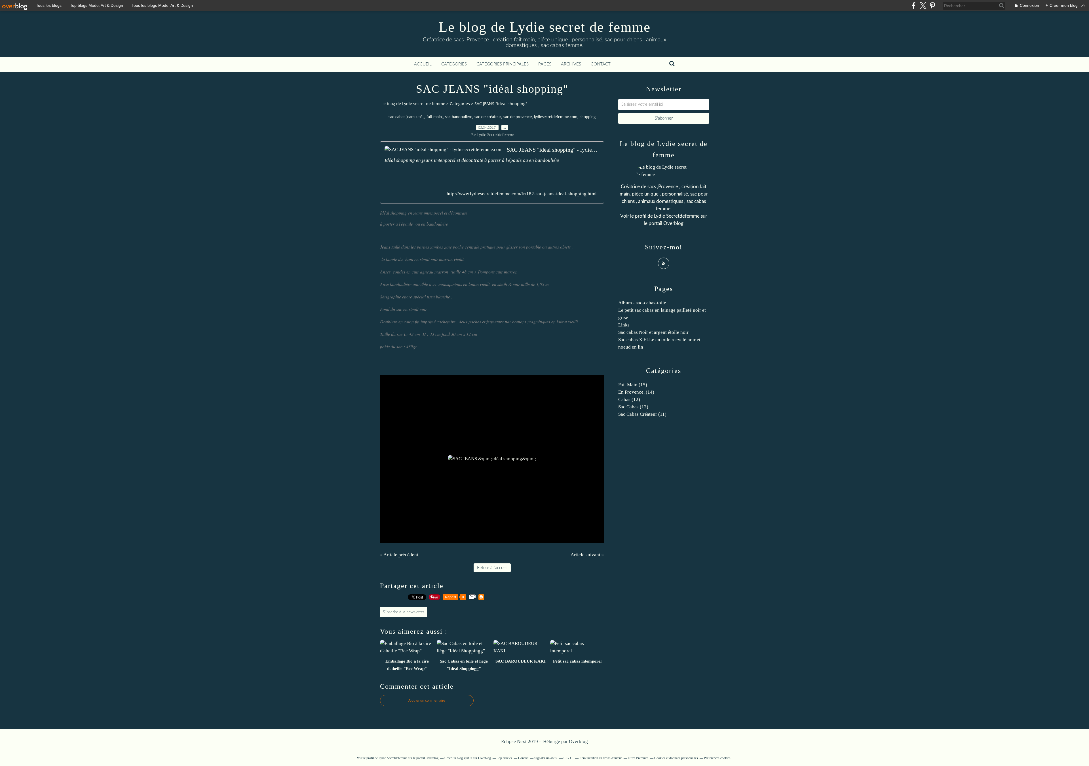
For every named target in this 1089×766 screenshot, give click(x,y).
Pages (544, 64)
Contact (601, 64)
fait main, (435, 117)
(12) (629, 399)
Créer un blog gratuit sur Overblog (467, 758)
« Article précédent (399, 554)
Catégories (454, 64)
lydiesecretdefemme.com (555, 117)
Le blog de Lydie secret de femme (545, 27)
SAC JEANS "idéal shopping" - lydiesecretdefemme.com (553, 150)
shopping (588, 117)
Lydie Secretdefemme (677, 216)
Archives (571, 64)
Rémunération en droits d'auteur (600, 758)
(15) (632, 384)
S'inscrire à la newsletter (403, 612)
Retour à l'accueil (492, 568)
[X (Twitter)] (923, 5)
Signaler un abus (546, 758)
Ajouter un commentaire (426, 701)
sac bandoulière (458, 117)
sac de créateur (487, 117)
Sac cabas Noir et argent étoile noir (653, 332)
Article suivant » (587, 554)
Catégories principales (502, 64)
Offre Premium (638, 758)
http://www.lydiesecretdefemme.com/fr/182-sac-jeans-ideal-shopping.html (522, 193)
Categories (460, 103)
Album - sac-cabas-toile (642, 302)
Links (624, 325)
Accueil (423, 64)
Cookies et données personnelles (676, 758)
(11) (642, 414)
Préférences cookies (717, 758)
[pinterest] (932, 5)
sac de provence (517, 117)
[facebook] (913, 5)
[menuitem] (423, 64)
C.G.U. (568, 758)
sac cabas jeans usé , (406, 117)
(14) (636, 392)
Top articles (504, 758)
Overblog (578, 741)
